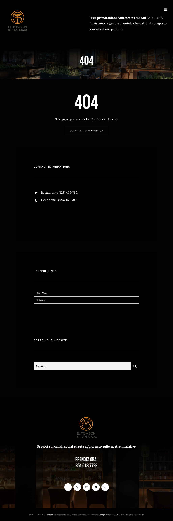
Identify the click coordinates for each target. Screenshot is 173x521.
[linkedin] (105, 487)
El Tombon (48, 514)
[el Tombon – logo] (17, 10)
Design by (103, 514)
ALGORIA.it (117, 514)
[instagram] (56, 216)
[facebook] (37, 216)
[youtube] (96, 487)
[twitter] (47, 216)
